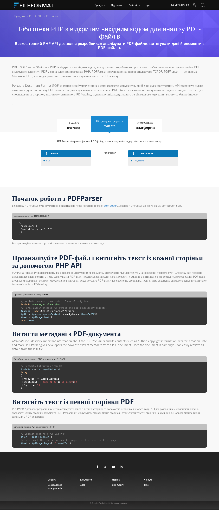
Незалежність (145, 125)
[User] (194, 5)
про (148, 5)
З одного (74, 125)
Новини (116, 479)
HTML (141, 160)
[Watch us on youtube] (113, 467)
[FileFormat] (35, 5)
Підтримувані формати (109, 123)
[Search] (202, 5)
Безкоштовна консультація (55, 486)
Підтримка (117, 5)
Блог (82, 484)
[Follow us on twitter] (105, 467)
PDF (48, 160)
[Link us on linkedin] (121, 467)
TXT (135, 160)
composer (110, 206)
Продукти (100, 5)
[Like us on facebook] (97, 467)
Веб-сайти (134, 5)
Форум (148, 479)
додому (52, 479)
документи (86, 479)
